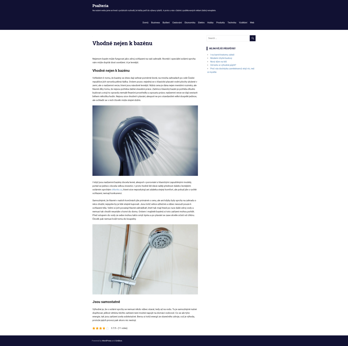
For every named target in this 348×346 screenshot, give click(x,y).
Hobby (210, 22)
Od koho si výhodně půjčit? (223, 65)
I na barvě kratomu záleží (222, 54)
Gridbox (118, 341)
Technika (232, 22)
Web (252, 22)
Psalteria (100, 5)
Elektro (201, 22)
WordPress (106, 341)
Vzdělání (243, 22)
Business (155, 22)
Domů (145, 22)
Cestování (177, 22)
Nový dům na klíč (218, 61)
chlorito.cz (117, 189)
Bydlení (166, 22)
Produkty (220, 22)
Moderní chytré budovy (221, 58)
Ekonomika (190, 22)
